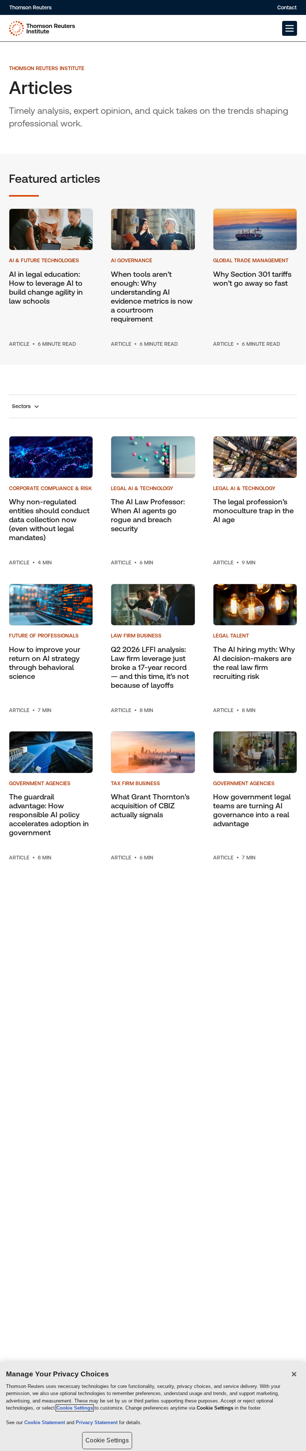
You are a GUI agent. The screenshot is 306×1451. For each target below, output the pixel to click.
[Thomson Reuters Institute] (42, 28)
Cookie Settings (74, 1408)
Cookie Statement (45, 1422)
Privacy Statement (97, 1422)
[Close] (294, 1374)
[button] (289, 28)
